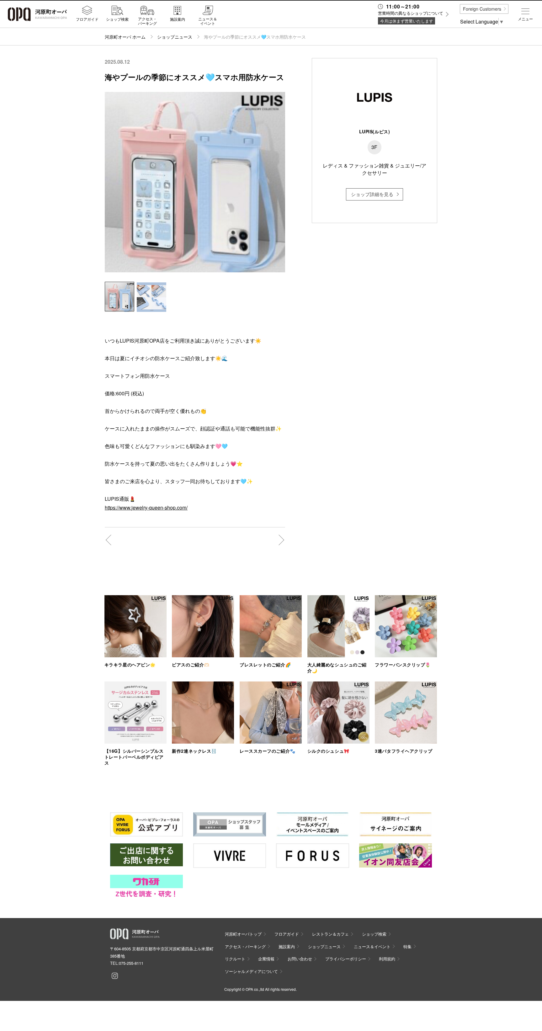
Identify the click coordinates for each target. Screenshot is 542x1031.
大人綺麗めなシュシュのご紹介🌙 (337, 667)
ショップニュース (174, 37)
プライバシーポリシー (345, 959)
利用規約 (387, 959)
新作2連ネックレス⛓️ (194, 751)
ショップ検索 (117, 18)
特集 (407, 946)
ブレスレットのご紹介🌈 (265, 664)
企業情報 (266, 959)
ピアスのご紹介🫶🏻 (190, 664)
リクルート (235, 959)
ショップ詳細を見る (372, 194)
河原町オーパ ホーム (125, 37)
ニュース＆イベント (207, 21)
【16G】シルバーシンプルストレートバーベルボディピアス (134, 757)
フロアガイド (87, 18)
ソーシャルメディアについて (251, 971)
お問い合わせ (300, 959)
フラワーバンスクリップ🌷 (403, 664)
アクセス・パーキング (147, 21)
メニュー (525, 19)
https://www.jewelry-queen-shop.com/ (146, 507)
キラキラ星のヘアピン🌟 (130, 664)
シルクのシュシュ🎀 (328, 751)
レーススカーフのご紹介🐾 (267, 751)
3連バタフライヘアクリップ (403, 751)
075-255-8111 (131, 963)
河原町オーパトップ (243, 934)
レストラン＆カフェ (330, 934)
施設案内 (177, 18)
